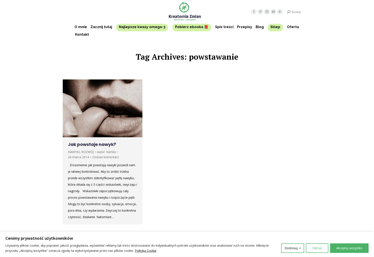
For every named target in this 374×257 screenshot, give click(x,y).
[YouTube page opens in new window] (273, 11)
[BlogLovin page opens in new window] (280, 11)
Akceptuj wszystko (349, 248)
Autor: (106, 152)
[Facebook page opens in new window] (254, 11)
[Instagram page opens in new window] (267, 11)
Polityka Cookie (145, 251)
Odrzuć (317, 248)
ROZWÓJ (87, 152)
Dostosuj (291, 248)
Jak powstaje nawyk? (92, 144)
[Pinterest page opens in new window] (260, 11)
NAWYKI (74, 152)
